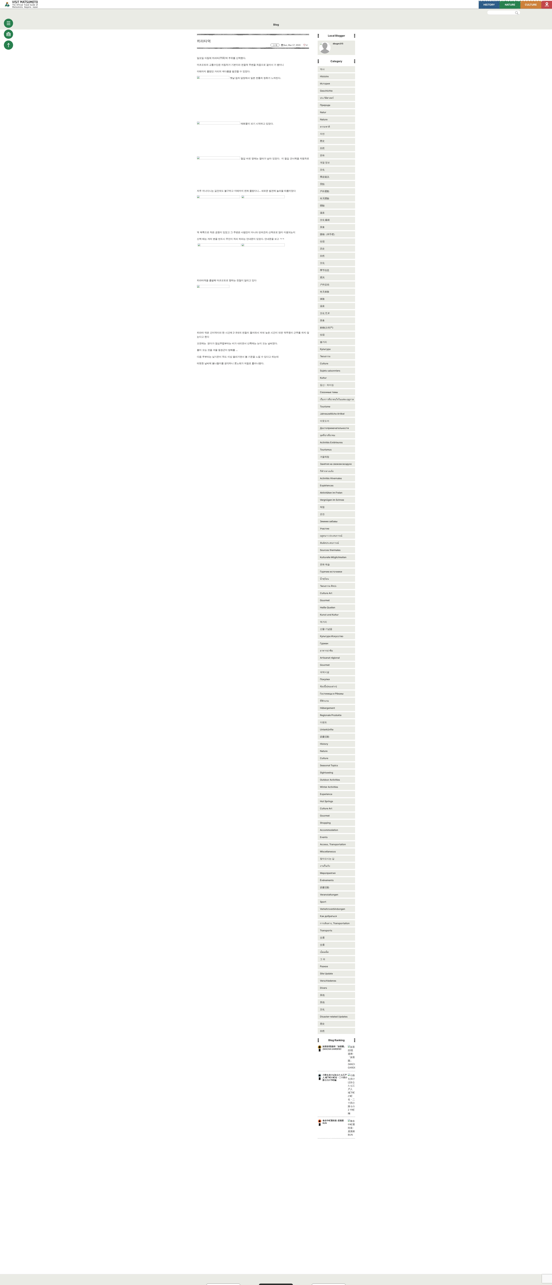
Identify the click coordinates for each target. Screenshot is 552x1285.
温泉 (322, 306)
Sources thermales (330, 550)
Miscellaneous (328, 851)
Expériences (327, 485)
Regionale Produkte (330, 715)
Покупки (325, 679)
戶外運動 (324, 191)
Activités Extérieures (331, 442)
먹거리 (323, 621)
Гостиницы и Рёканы (331, 693)
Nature (323, 119)
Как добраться (328, 916)
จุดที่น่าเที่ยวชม (327, 435)
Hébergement (327, 708)
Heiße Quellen (327, 607)
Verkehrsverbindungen (332, 908)
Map (546, 5)
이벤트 (323, 722)
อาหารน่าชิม (326, 650)
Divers (323, 987)
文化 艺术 (325, 313)
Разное (324, 966)
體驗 (322, 205)
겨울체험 (324, 456)
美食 (322, 227)
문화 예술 (325, 564)
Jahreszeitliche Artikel (332, 413)
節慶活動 (324, 736)
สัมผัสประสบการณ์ (329, 542)
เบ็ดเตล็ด (324, 952)
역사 (322, 69)
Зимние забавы (328, 521)
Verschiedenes (328, 980)
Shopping (325, 822)
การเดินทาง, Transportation (335, 923)
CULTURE (531, 4)
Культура (325, 349)
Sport (323, 901)
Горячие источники (331, 571)
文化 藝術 (325, 219)
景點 (322, 184)
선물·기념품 (326, 629)
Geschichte (326, 90)
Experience (326, 794)
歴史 (322, 1023)
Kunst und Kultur (329, 614)
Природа (325, 105)
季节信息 (324, 270)
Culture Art (326, 593)
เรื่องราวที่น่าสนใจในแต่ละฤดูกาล (337, 399)
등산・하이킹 (327, 385)
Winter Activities (329, 786)
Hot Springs (326, 801)
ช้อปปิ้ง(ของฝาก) (328, 686)
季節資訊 (324, 176)
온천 (322, 514)
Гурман (324, 643)
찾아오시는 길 (327, 858)
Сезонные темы (329, 392)
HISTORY (489, 4)
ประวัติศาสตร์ (327, 97)
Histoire (324, 76)
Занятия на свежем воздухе (336, 463)
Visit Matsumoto (24, 4)
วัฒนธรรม (325, 356)
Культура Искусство (331, 636)
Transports (326, 930)
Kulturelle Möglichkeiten (333, 557)
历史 (322, 248)
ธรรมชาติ (325, 126)
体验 (322, 298)
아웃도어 (324, 420)
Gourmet (325, 600)
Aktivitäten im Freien (331, 492)
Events (324, 837)
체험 (322, 507)
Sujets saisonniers (330, 370)
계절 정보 (325, 162)
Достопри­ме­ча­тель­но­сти (334, 428)
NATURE (510, 4)
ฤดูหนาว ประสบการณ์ (331, 535)
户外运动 (324, 284)
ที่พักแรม (324, 700)
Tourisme (325, 406)
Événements (327, 880)
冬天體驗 (324, 198)
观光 (322, 277)
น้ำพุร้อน (324, 578)
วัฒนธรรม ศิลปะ (328, 586)
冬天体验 (324, 291)
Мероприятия (328, 873)
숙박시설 (324, 672)
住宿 (322, 241)
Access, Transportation (333, 844)
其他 (322, 995)
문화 (322, 155)
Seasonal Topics (329, 765)
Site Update (326, 973)
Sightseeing (326, 772)
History (324, 743)
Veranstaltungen (329, 894)
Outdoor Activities (330, 779)
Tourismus (326, 449)
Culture (324, 363)
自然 (322, 148)
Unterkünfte (326, 729)
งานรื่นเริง (325, 865)
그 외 (322, 959)
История (325, 83)
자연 (322, 133)
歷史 (322, 141)
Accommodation (329, 830)
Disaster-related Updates (334, 1016)
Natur (323, 112)
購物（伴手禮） (328, 234)
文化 (322, 169)
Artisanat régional (330, 657)
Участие (324, 528)
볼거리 (323, 341)
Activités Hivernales (331, 478)
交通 (322, 937)
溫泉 (322, 212)
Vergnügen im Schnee (332, 499)
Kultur (323, 377)
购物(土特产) (326, 327)
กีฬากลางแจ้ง (327, 471)
